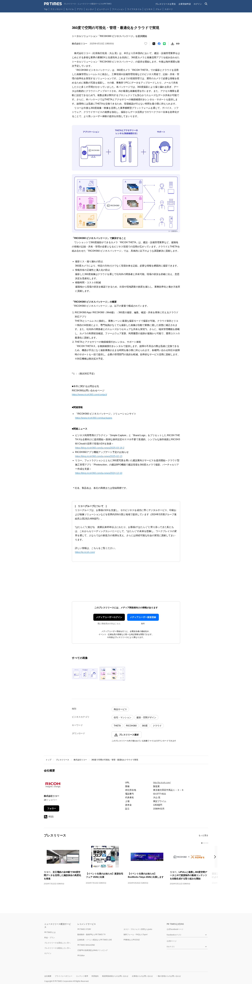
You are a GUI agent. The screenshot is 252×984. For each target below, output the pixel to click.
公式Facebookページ (175, 929)
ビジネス (148, 9)
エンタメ (90, 9)
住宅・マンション (122, 717)
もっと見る (203, 835)
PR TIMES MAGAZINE (86, 945)
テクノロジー (56, 9)
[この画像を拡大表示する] (85, 673)
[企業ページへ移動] (53, 785)
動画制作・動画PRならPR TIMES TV (91, 934)
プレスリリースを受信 (165, 3)
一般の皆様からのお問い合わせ (168, 976)
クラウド (157, 725)
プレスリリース (62, 760)
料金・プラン (49, 937)
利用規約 (95, 976)
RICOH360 (131, 725)
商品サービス (120, 709)
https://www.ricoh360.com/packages (93, 418)
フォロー (51, 808)
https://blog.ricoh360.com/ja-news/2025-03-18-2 (99, 448)
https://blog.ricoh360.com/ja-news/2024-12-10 (98, 473)
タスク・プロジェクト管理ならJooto (138, 929)
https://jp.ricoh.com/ (85, 552)
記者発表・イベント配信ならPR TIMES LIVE (94, 939)
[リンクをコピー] (177, 43)
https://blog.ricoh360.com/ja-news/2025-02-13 (98, 456)
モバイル (70, 9)
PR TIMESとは (50, 932)
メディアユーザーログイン (109, 617)
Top (46, 9)
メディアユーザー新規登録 (143, 617)
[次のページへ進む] (216, 857)
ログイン (198, 3)
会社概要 (47, 976)
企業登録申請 (184, 3)
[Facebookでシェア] (159, 43)
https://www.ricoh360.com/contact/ (89, 394)
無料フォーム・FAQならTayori (136, 934)
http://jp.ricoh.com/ (162, 782)
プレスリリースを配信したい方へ (57, 948)
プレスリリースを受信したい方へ (57, 943)
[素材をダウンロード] (172, 43)
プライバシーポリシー (63, 976)
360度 (145, 725)
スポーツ (168, 9)
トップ (48, 760)
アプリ (80, 9)
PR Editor (81, 955)
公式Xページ (171, 941)
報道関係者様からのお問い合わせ (115, 976)
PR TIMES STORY (84, 929)
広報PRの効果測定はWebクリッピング (92, 950)
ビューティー (103, 9)
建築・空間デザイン (146, 717)
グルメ (158, 9)
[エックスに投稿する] (154, 43)
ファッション (118, 9)
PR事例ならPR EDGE (132, 939)
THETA (117, 725)
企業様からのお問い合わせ (142, 976)
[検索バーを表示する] (206, 4)
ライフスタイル (134, 9)
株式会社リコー (80, 760)
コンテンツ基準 (82, 976)
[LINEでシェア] (164, 43)
